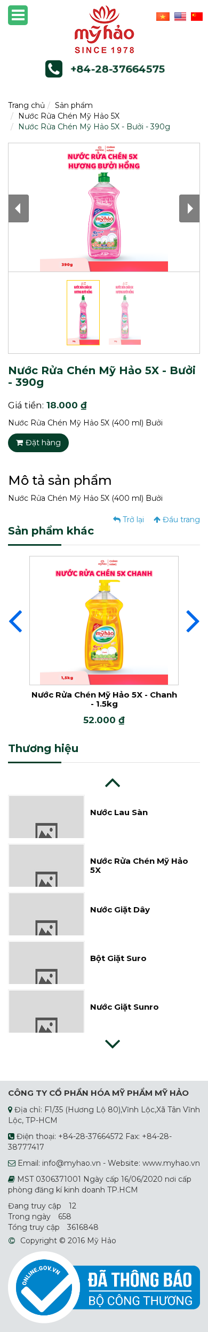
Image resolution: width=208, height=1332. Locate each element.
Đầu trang (180, 519)
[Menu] (18, 15)
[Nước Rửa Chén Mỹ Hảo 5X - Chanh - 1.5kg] (104, 620)
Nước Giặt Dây (120, 909)
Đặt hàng (43, 442)
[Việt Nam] (162, 16)
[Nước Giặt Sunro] (46, 1027)
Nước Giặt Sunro (124, 1007)
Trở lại (132, 519)
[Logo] (104, 29)
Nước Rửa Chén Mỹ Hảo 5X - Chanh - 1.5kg (104, 699)
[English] (179, 16)
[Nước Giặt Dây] (46, 930)
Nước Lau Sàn (119, 812)
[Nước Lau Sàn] (46, 833)
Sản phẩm (74, 105)
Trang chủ (26, 105)
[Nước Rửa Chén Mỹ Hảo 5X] (46, 881)
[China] (195, 16)
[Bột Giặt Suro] (46, 978)
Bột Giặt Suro (118, 958)
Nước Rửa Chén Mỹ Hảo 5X (68, 116)
